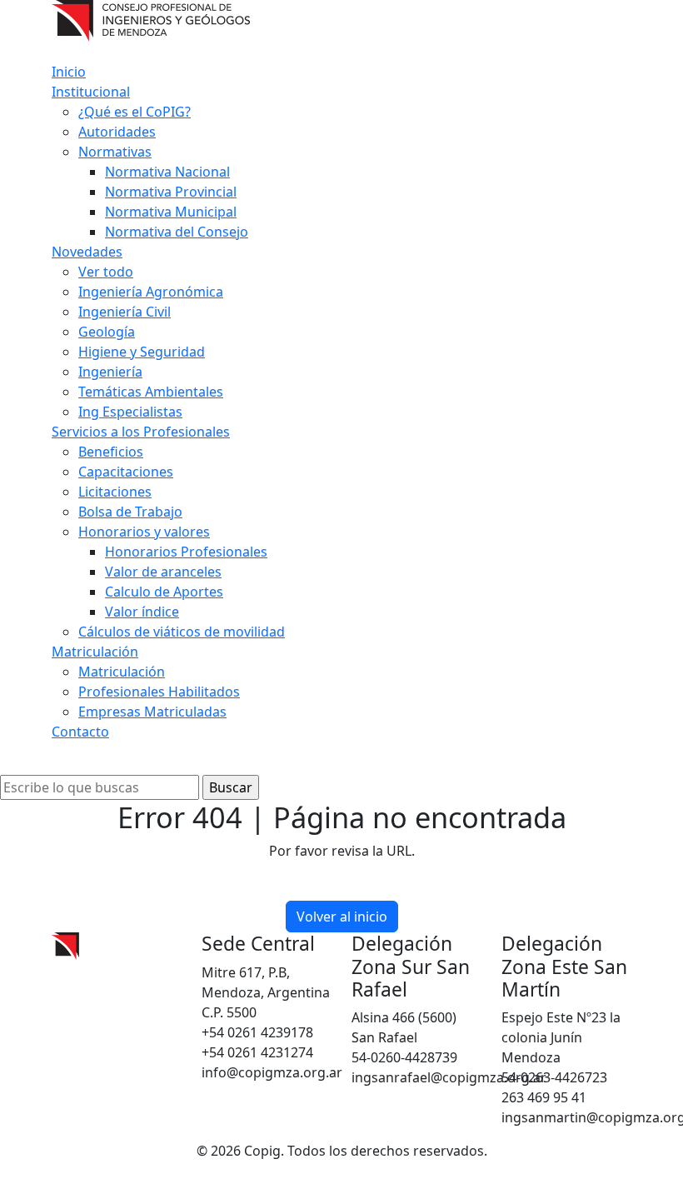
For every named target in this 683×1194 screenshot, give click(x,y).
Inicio (69, 71)
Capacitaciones (125, 471)
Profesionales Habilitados (159, 691)
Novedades (87, 251)
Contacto (80, 731)
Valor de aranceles (163, 571)
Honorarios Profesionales (186, 551)
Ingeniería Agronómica (150, 291)
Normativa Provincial (171, 191)
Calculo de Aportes (164, 591)
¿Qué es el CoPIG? (134, 111)
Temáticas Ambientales (150, 391)
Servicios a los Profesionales (141, 431)
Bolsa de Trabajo (130, 511)
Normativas (115, 151)
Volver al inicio (342, 916)
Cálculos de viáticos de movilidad (181, 631)
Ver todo (105, 271)
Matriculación (95, 651)
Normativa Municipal (171, 211)
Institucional (91, 91)
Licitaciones (115, 491)
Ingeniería (110, 371)
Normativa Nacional (167, 171)
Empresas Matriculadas (152, 711)
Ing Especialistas (130, 411)
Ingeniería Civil (124, 311)
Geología (106, 331)
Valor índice (142, 611)
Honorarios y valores (144, 531)
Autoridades (117, 131)
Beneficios (110, 451)
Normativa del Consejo (176, 231)
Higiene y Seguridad (141, 351)
